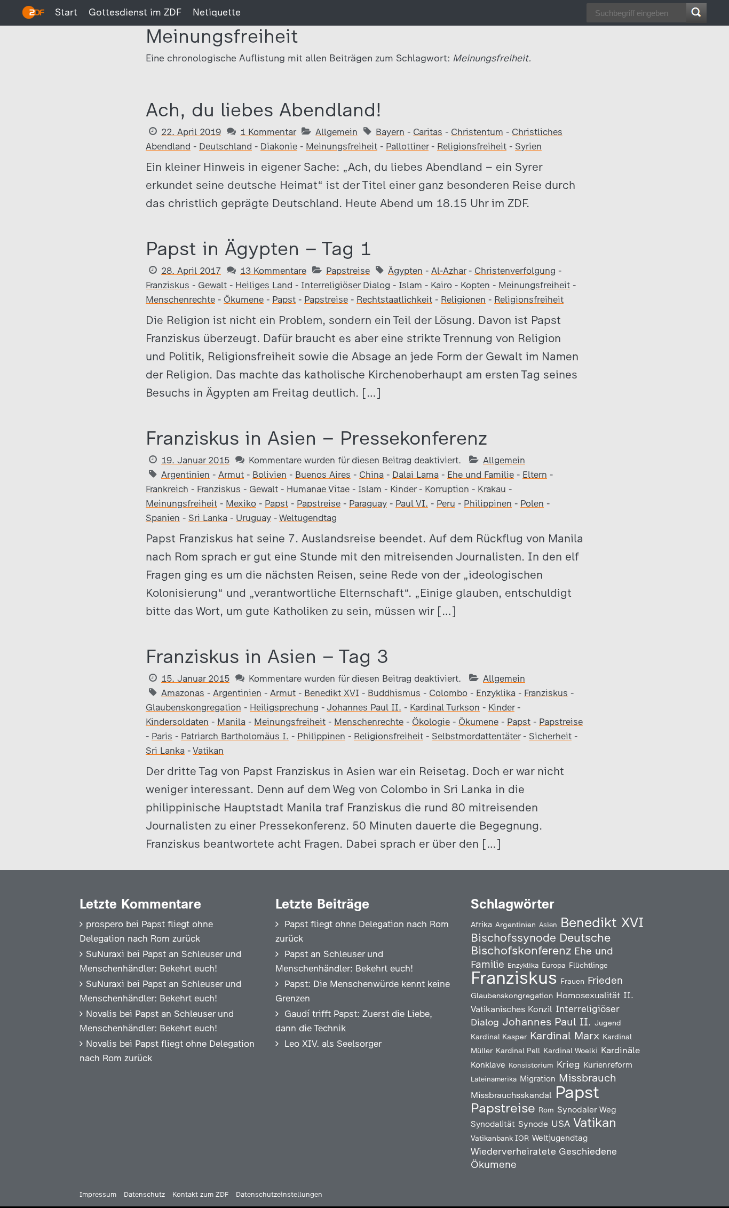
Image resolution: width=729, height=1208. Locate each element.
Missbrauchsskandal (511, 1095)
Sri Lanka (207, 517)
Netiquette (217, 12)
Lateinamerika (494, 1079)
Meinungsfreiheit (341, 146)
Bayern (390, 132)
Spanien (163, 517)
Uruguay (253, 517)
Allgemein (336, 132)
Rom (546, 1110)
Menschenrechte (180, 299)
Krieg (568, 1064)
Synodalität (493, 1124)
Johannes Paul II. (364, 707)
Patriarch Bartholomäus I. (235, 736)
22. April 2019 (191, 132)
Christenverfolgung (515, 270)
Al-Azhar (448, 270)
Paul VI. (411, 503)
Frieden (605, 980)
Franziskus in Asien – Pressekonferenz (316, 438)
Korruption (447, 489)
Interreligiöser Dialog (345, 285)
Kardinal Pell (518, 1050)
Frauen (572, 981)
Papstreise (348, 270)
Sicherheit (550, 736)
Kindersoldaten (177, 721)
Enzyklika (496, 693)
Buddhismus (394, 693)
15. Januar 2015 (195, 678)
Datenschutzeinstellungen (279, 1194)
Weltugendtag (308, 517)
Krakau (492, 489)
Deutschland (225, 146)
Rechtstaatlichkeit (394, 299)
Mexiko (241, 503)
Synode (533, 1124)
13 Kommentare (273, 270)
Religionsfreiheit (471, 146)
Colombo (448, 693)
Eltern (534, 474)
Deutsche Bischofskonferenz (541, 944)
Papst (284, 299)
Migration (538, 1079)
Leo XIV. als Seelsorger (333, 1043)
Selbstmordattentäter (476, 736)
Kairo (441, 285)
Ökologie (431, 721)
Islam (410, 285)
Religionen (463, 299)
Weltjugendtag (560, 1138)
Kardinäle (620, 1050)
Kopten (475, 285)
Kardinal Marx (564, 1035)
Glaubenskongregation (193, 707)
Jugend (608, 1022)
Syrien (528, 146)
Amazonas (182, 693)
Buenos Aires (323, 474)
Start (66, 12)
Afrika (481, 924)
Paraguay (368, 503)
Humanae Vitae (318, 489)
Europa (554, 965)
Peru (446, 503)
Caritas (427, 132)
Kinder (403, 489)
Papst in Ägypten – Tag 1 (258, 248)
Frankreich (167, 489)
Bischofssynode (513, 937)
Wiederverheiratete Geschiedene (544, 1151)
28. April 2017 (191, 270)
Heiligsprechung (284, 707)
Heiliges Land (263, 285)
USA (560, 1123)
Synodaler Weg (586, 1109)
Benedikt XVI (331, 693)
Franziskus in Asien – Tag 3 (267, 656)
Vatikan (208, 750)
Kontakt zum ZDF (200, 1194)
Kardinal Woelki (570, 1050)
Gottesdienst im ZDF (135, 12)
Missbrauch (587, 1077)
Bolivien (269, 474)
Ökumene (244, 299)
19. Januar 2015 (195, 460)
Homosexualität (588, 995)
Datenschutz (144, 1194)
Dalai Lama (415, 474)
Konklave (488, 1065)
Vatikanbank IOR (500, 1138)
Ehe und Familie (480, 474)
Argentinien (185, 474)
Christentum (477, 132)
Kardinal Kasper (499, 1036)
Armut (231, 474)
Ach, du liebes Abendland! (264, 109)
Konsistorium (531, 1065)
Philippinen (488, 503)
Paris (162, 736)
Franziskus (167, 285)
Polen (532, 503)
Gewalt (212, 285)
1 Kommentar (268, 132)
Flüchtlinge (588, 965)
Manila (231, 721)
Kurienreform (607, 1065)
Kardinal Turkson (445, 707)
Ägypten (405, 270)
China (371, 474)
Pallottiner (407, 146)
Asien (548, 925)
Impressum (98, 1194)
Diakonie (278, 146)
